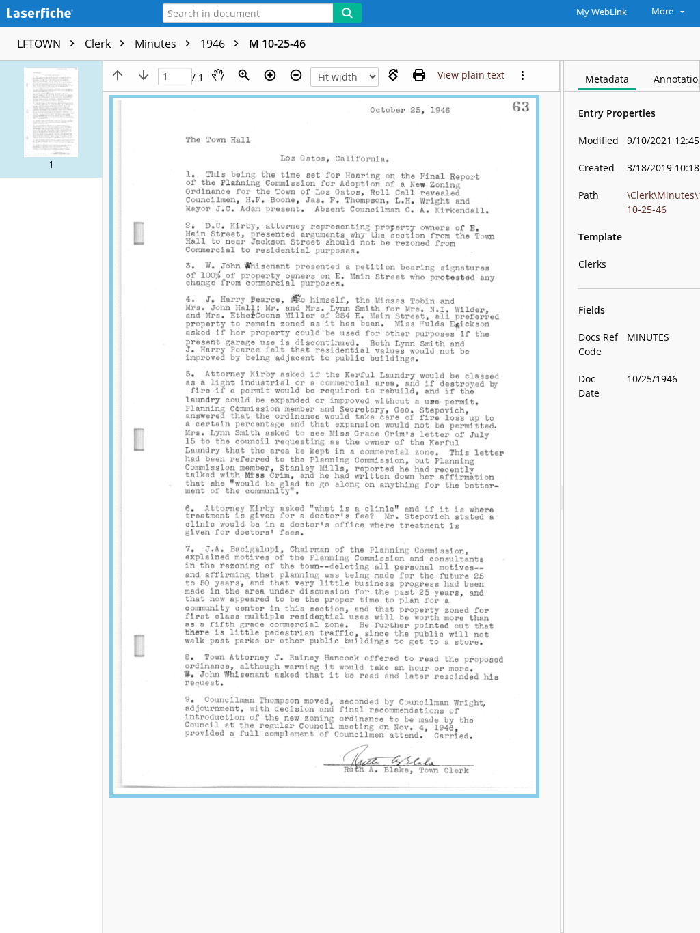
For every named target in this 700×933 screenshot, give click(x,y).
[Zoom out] (296, 75)
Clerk (99, 43)
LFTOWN (40, 43)
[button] (51, 119)
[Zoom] (244, 75)
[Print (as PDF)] (419, 75)
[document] (632, 497)
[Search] (347, 13)
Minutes (157, 43)
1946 (214, 43)
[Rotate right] (393, 75)
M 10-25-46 (277, 43)
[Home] (72, 14)
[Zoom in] (270, 75)
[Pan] (218, 75)
